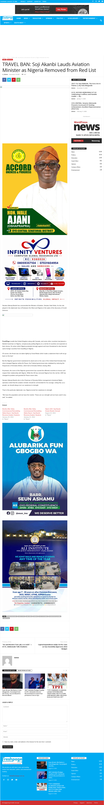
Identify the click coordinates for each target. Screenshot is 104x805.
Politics (60, 18)
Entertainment (89, 18)
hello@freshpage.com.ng (16, 776)
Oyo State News (43, 616)
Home (19, 18)
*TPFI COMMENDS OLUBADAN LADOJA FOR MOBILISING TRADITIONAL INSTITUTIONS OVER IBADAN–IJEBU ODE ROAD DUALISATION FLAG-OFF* (57, 693)
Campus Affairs (75, 167)
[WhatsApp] (18, 80)
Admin (6, 74)
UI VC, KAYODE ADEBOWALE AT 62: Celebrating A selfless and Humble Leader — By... (84, 94)
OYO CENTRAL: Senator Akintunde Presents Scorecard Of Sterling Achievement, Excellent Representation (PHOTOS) (86, 106)
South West (19, 23)
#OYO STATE (21, 616)
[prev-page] (64, 671)
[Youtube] (102, 1)
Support (30, 1)
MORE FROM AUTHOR (24, 670)
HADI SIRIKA (29, 616)
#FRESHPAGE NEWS (12, 616)
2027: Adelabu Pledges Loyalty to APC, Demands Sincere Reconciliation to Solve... (56, 775)
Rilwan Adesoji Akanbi (55, 616)
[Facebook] (93, 1)
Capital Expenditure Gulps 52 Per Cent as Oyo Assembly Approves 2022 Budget (52, 647)
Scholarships (73, 18)
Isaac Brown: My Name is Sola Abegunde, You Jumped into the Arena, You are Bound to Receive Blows (11, 692)
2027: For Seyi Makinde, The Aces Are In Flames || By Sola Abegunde (86, 84)
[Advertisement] (52, 40)
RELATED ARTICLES (9, 670)
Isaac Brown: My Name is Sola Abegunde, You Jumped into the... (57, 764)
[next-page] (66, 671)
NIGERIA (35, 616)
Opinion (49, 18)
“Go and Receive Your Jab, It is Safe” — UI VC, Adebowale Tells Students (17, 646)
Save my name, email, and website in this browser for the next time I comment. (27, 742)
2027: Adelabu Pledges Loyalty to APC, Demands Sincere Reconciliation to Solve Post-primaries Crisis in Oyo (34, 692)
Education (37, 18)
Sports (6, 23)
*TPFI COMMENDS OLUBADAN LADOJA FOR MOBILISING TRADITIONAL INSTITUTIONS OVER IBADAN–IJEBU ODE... (57, 787)
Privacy (23, 1)
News (26, 18)
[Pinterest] (14, 80)
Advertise (37, 1)
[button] (101, 20)
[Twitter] (99, 1)
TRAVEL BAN (6, 618)
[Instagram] (96, 1)
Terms (44, 1)
